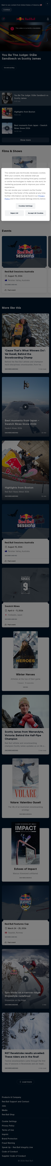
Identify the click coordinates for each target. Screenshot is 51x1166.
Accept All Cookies (35, 213)
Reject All (14, 213)
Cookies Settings (25, 206)
